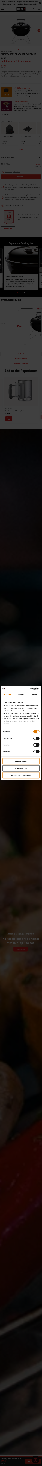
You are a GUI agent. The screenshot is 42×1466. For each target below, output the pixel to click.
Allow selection (21, 768)
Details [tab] (21, 695)
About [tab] (34, 695)
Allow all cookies (21, 761)
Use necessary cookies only (21, 775)
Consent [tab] (7, 695)
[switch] (36, 738)
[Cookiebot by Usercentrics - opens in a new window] (30, 688)
